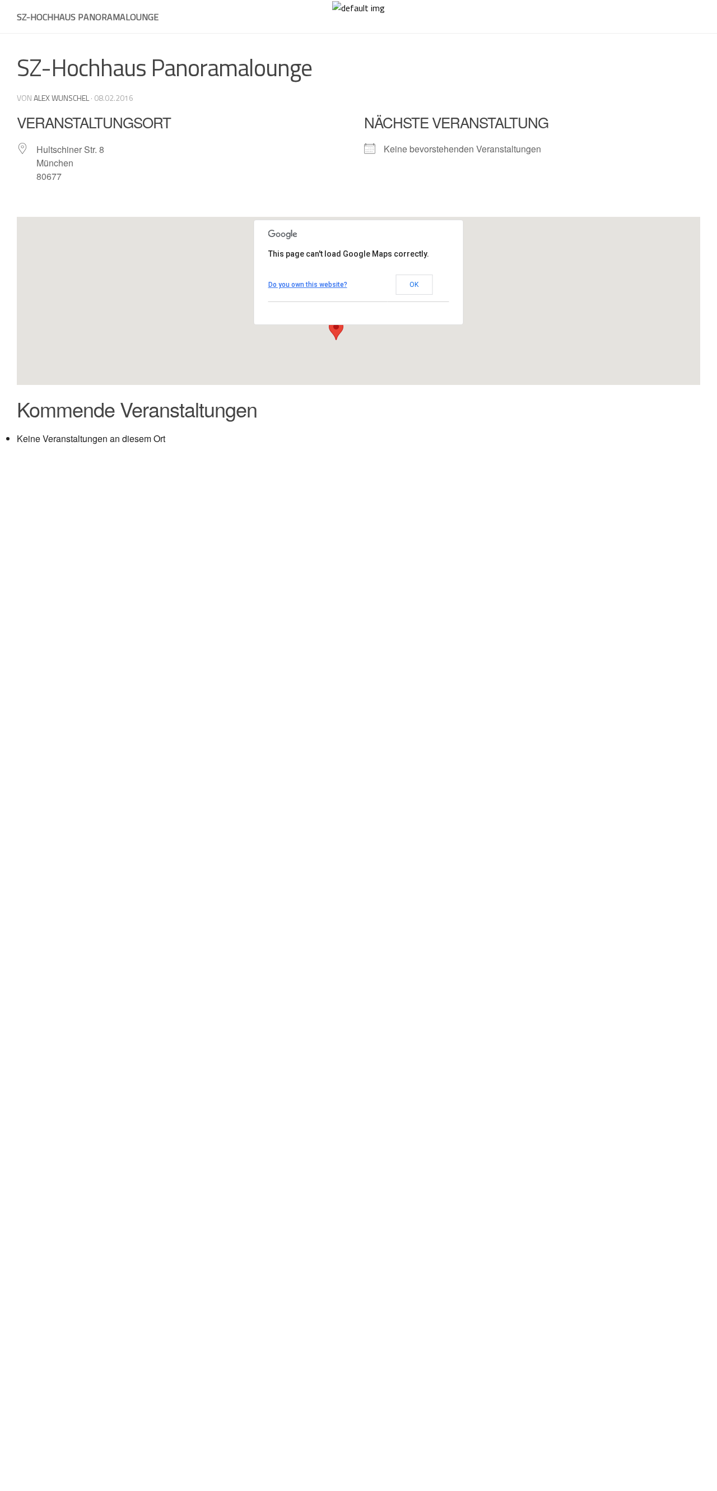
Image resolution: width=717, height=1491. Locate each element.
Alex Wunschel (61, 98)
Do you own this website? (307, 285)
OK (413, 285)
